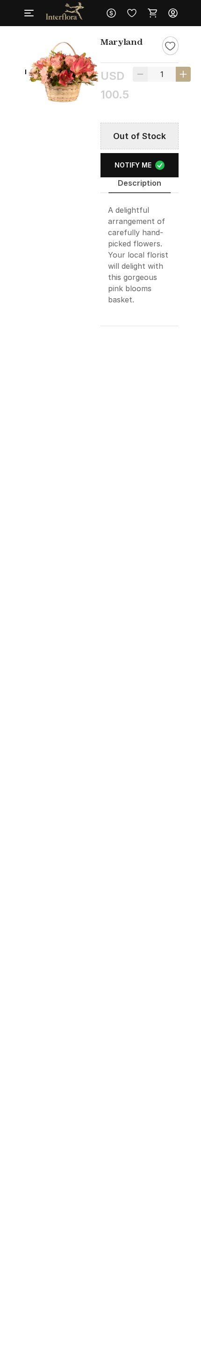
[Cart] (152, 13)
